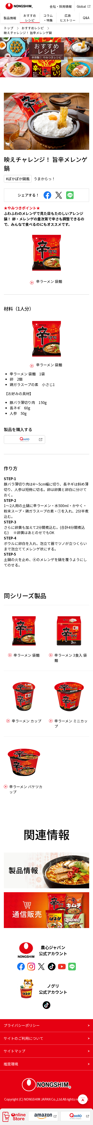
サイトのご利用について (23, 1038)
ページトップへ (83, 1099)
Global (81, 6)
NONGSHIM (19, 6)
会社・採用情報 (61, 6)
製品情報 (10, 18)
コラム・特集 (48, 17)
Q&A (86, 18)
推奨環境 (11, 1064)
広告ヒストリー (68, 17)
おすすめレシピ (29, 17)
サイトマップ (14, 1051)
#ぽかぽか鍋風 (18, 178)
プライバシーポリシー (22, 1025)
